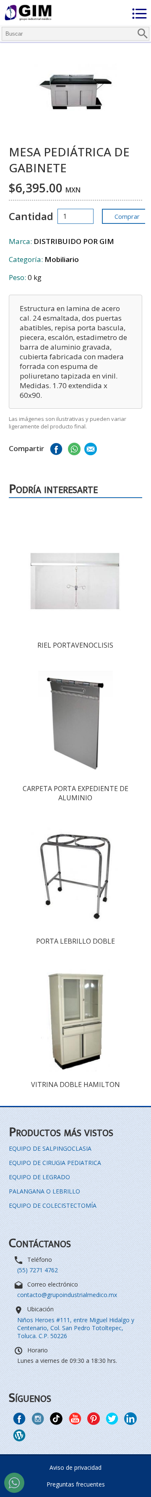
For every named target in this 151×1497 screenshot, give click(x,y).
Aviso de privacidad (75, 1467)
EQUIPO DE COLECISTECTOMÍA (52, 1205)
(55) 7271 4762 (37, 1270)
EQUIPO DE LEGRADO (39, 1177)
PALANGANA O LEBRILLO (44, 1191)
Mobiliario (61, 259)
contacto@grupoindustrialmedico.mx (67, 1295)
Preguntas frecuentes (76, 1484)
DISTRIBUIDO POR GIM (74, 241)
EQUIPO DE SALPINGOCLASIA (50, 1148)
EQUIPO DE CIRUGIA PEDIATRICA (55, 1163)
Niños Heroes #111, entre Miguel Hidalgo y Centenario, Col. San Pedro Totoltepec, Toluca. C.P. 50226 (75, 1328)
